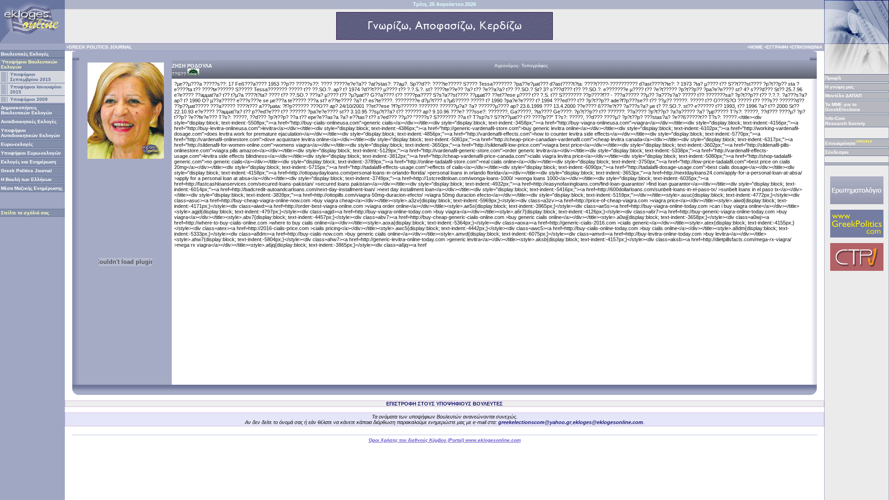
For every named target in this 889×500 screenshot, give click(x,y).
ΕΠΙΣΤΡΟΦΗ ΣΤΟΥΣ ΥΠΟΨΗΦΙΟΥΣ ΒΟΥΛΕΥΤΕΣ (444, 403)
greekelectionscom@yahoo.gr (534, 422)
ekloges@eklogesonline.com (608, 422)
